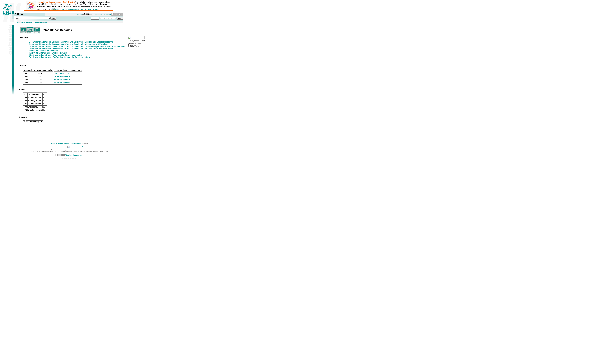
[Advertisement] (71, 131)
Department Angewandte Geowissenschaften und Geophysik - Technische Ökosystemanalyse (71, 48)
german (107, 14)
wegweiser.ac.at (133, 46)
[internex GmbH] (80, 150)
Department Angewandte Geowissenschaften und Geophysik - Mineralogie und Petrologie (68, 44)
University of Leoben (25, 22)
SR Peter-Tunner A (62, 76)
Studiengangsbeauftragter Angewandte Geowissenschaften (55, 55)
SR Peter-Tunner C (62, 83)
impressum (77, 155)
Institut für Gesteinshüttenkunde (43, 51)
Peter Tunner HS (61, 73)
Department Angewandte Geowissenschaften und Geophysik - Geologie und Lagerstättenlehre (71, 42)
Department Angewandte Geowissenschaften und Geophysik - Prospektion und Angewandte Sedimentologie (77, 46)
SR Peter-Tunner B (62, 79)
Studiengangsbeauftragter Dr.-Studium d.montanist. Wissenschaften (59, 57)
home (79, 14)
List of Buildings (41, 22)
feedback (98, 14)
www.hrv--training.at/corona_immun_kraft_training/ (77, 9)
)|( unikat (68, 155)
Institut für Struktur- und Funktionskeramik (48, 53)
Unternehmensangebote (60, 143)
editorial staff (76, 143)
